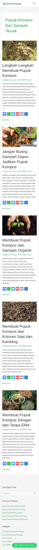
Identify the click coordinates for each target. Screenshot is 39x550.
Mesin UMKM (6, 541)
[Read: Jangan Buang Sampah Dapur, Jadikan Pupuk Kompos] (19, 137)
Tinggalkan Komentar (9, 80)
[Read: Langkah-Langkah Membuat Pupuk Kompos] (19, 50)
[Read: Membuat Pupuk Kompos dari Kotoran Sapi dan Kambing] (19, 311)
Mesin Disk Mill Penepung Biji (12, 513)
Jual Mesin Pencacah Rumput (12, 535)
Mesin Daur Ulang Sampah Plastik (14, 506)
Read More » (6, 120)
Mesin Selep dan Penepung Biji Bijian (15, 519)
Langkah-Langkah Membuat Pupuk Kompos (17, 70)
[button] (24, 545)
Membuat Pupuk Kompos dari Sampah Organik (17, 245)
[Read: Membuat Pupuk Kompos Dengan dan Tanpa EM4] (19, 400)
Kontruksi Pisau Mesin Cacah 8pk (13, 509)
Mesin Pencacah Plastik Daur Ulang (14, 516)
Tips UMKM (22, 80)
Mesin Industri (7, 538)
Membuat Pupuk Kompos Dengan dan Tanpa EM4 (16, 420)
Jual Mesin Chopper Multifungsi (13, 531)
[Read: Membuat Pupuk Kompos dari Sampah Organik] (19, 225)
